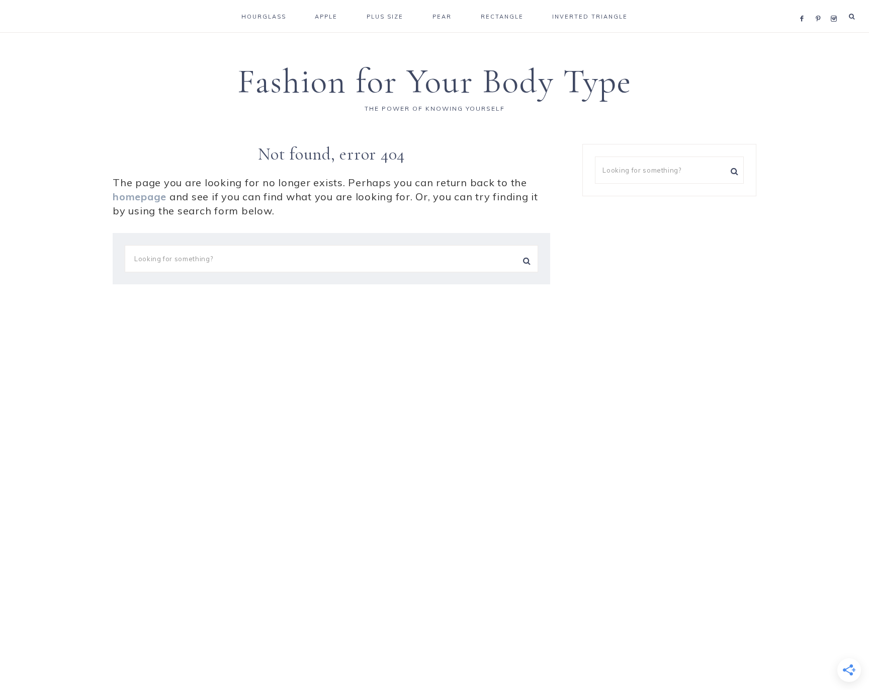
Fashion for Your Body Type (434, 81)
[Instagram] (835, 6)
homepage (139, 196)
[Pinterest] (820, 6)
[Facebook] (804, 6)
